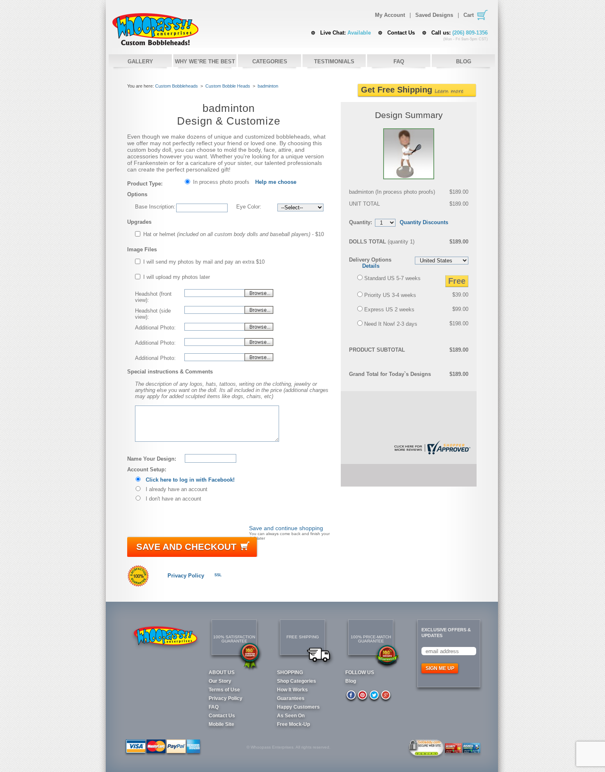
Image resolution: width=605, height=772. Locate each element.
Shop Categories (296, 681)
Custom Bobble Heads (227, 85)
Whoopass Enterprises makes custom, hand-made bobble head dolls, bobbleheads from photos (155, 29)
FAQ (398, 61)
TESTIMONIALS (334, 61)
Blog (350, 681)
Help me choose (275, 182)
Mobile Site (221, 724)
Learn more (449, 90)
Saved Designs (434, 15)
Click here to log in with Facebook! (190, 480)
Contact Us (401, 33)
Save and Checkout (186, 547)
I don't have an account (173, 499)
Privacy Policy (186, 576)
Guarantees (291, 698)
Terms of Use (224, 690)
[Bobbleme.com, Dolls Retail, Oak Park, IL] (242, 575)
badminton (268, 85)
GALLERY (140, 61)
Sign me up (440, 668)
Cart (468, 15)
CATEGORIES (269, 61)
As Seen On (291, 716)
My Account (390, 15)
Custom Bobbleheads (176, 85)
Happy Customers (298, 707)
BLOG (463, 61)
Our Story (220, 681)
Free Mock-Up (293, 724)
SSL (218, 575)
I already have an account (176, 489)
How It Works (292, 690)
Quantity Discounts (424, 222)
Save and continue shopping (286, 528)
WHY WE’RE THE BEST (205, 61)
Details (370, 266)
